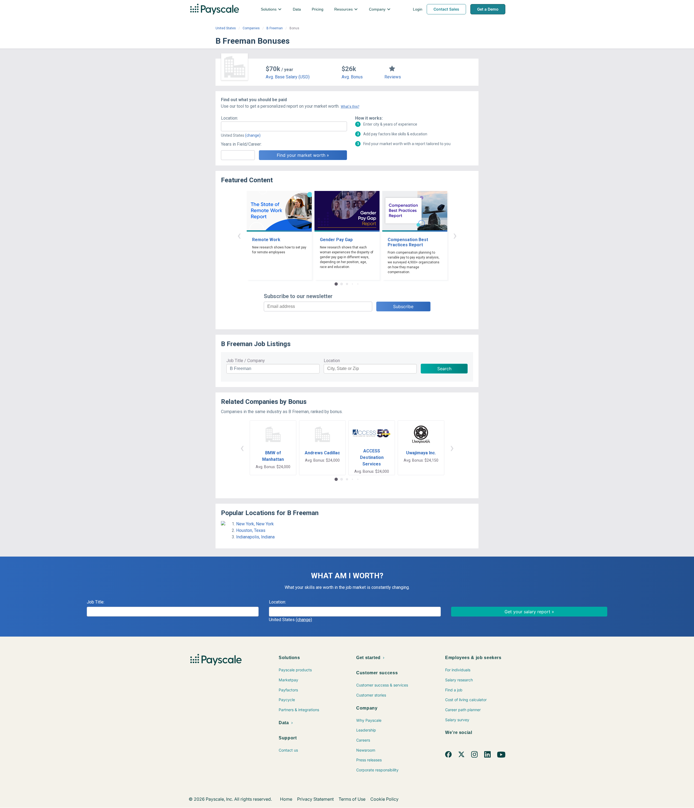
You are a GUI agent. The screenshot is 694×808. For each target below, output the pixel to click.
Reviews (392, 76)
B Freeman (274, 28)
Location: (229, 118)
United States (226, 28)
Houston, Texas (250, 530)
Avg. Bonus (352, 76)
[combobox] (284, 126)
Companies (251, 28)
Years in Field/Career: (241, 144)
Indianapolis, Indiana (255, 536)
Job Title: (95, 602)
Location (332, 360)
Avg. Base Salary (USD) (288, 76)
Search (444, 368)
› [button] (455, 235)
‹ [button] (239, 235)
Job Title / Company (245, 360)
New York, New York (255, 523)
